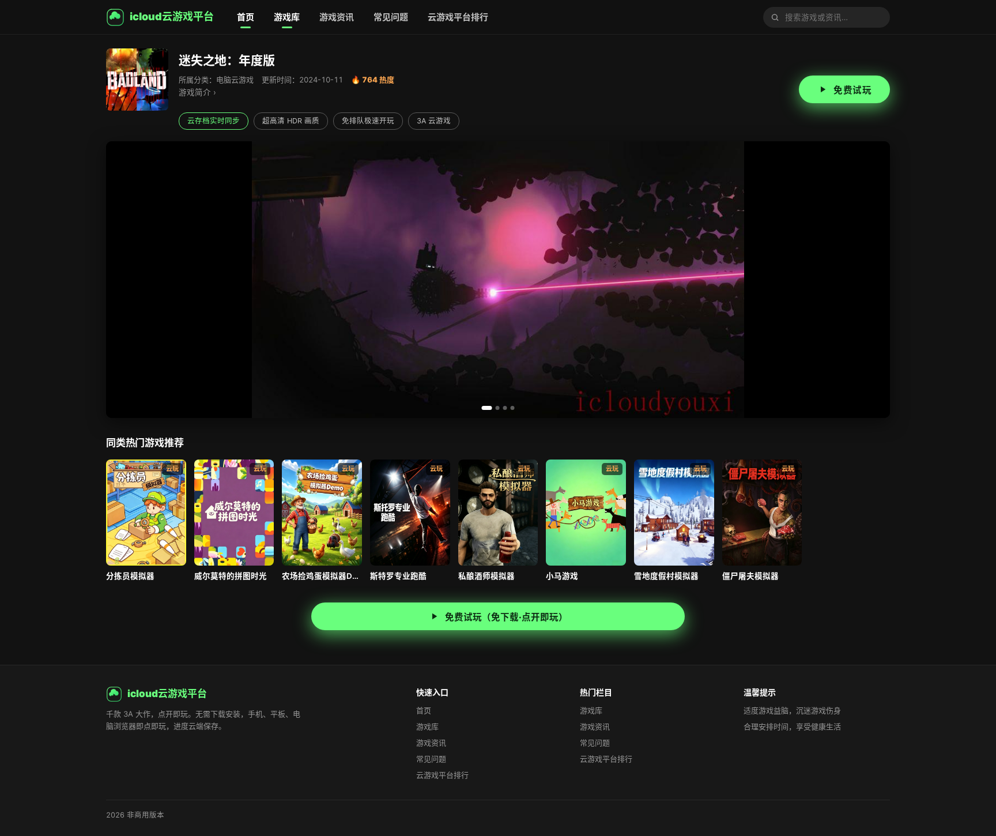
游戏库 (287, 17)
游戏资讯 (336, 17)
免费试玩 (852, 90)
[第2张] (498, 408)
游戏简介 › (197, 92)
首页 (245, 17)
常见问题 (390, 17)
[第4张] (513, 408)
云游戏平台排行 (458, 17)
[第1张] (487, 408)
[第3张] (505, 408)
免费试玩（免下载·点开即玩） (506, 617)
